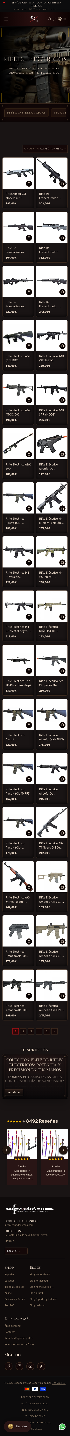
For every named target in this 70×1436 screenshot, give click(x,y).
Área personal (13, 1326)
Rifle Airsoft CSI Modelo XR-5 (16, 196)
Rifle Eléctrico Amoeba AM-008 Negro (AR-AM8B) (17, 1008)
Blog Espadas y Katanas (43, 1299)
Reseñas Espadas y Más (18, 1338)
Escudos (10, 1281)
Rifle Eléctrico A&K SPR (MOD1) (51, 412)
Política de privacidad (35, 1403)
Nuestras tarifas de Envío (19, 1344)
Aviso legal (35, 1429)
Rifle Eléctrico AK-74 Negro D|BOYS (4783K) (51, 845)
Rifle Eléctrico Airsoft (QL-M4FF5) (18, 791)
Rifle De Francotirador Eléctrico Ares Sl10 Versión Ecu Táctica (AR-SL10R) (18, 250)
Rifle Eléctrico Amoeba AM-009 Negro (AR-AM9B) (50, 1008)
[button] (50, 19)
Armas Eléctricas (21, 72)
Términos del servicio (35, 1410)
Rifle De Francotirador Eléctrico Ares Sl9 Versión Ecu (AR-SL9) (17, 304)
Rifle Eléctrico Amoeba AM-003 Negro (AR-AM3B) (17, 954)
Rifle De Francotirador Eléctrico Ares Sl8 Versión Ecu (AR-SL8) (50, 250)
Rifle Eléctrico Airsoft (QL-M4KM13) (48, 791)
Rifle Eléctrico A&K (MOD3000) (18, 412)
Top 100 (9, 1305)
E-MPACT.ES (59, 1383)
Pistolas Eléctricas (26, 112)
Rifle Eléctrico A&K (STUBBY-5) (51, 358)
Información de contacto (35, 1422)
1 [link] (16, 1031)
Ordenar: (31, 148)
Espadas (10, 1275)
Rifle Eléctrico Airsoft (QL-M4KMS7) (15, 521)
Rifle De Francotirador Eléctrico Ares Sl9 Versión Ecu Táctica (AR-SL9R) (51, 304)
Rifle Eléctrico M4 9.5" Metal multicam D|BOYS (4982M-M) (51, 575)
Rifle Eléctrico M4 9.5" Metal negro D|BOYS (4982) (17, 629)
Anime (8, 1293)
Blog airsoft (36, 1293)
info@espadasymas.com (19, 1225)
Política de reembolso (35, 1397)
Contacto (10, 1332)
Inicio (13, 68)
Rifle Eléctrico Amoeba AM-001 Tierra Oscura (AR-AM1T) (51, 899)
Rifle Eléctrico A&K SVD (18, 466)
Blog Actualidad (39, 1281)
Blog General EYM (40, 1275)
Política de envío (35, 1416)
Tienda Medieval (14, 1287)
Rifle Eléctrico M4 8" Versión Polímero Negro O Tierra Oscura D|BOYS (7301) (18, 575)
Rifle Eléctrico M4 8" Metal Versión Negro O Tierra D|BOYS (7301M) (50, 521)
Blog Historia (37, 1305)
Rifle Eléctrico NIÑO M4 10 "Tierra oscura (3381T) (48, 629)
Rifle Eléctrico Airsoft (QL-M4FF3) (51, 737)
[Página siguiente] (54, 1031)
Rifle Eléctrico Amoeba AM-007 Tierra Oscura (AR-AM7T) (51, 954)
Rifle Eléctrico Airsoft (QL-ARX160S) (48, 466)
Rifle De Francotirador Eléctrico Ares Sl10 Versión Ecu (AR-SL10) (51, 196)
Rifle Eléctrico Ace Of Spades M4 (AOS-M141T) (51, 683)
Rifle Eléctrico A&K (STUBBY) (18, 358)
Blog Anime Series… (41, 1287)
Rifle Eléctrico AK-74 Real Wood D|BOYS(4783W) (18, 899)
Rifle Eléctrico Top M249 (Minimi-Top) (18, 683)
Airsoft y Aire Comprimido (40, 68)
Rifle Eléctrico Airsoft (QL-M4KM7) (15, 845)
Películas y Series (15, 1299)
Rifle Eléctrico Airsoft (15, 737)
